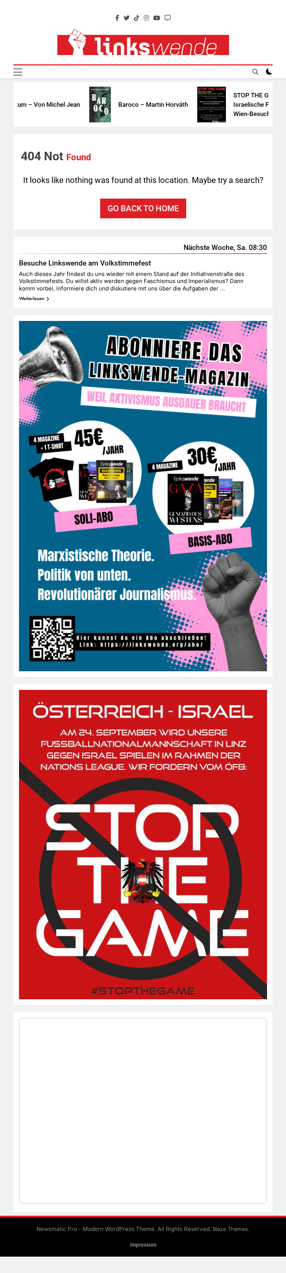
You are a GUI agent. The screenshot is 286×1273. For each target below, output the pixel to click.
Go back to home (143, 208)
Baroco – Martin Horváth (133, 104)
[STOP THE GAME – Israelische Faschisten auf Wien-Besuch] (192, 104)
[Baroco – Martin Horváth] (80, 105)
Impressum (143, 1245)
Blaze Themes (230, 1229)
